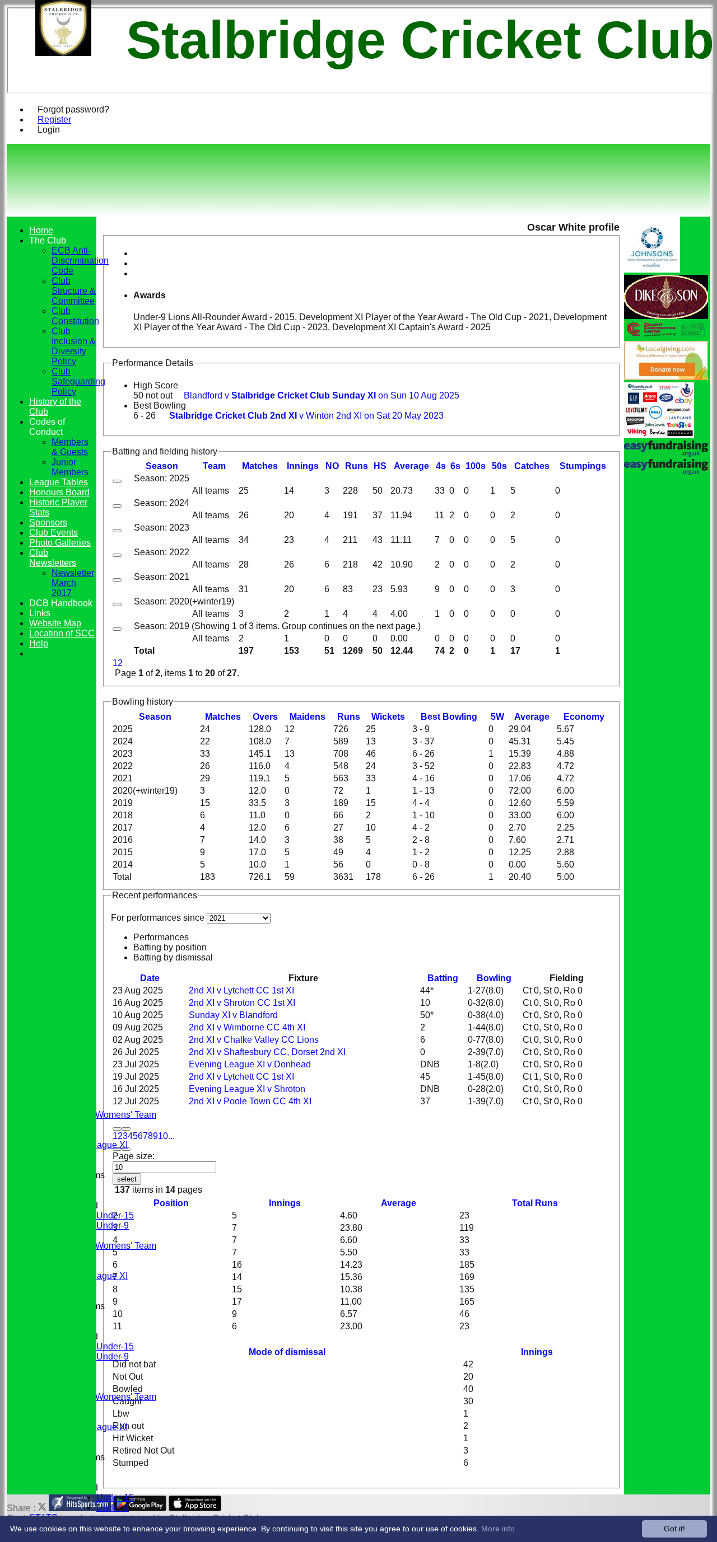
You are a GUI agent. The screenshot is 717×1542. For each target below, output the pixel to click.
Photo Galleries (60, 542)
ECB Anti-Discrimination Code (80, 260)
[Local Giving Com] (666, 377)
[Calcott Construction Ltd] (666, 335)
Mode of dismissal (287, 1352)
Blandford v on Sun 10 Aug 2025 (321, 395)
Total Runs (535, 1203)
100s (475, 466)
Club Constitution (75, 316)
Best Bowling (159, 405)
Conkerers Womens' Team (104, 1114)
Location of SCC (62, 633)
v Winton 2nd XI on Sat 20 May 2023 (306, 415)
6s (455, 466)
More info (498, 1528)
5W (497, 716)
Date (150, 978)
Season (162, 466)
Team (214, 466)
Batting (442, 978)
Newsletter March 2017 (73, 583)
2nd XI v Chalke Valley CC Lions (254, 1039)
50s (499, 466)
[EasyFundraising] (659, 435)
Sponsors (48, 522)
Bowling (494, 978)
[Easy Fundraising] (666, 472)
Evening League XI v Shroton (247, 1089)
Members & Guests (70, 447)
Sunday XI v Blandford (233, 1015)
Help (38, 643)
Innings (285, 1203)
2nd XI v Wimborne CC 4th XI (247, 1027)
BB (449, 716)
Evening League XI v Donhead (250, 1064)
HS (380, 466)
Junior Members (70, 467)
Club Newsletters (52, 558)
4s (441, 466)
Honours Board (59, 492)
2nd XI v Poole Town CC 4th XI (250, 1101)
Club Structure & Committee (74, 291)
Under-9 (112, 1225)
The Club (47, 240)
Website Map (55, 623)
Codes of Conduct (47, 427)
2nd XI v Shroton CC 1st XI (242, 1002)
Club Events (53, 532)
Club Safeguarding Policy (78, 381)
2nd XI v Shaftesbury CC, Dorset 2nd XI (267, 1052)
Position (171, 1203)
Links (39, 613)
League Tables (58, 482)
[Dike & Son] (666, 316)
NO (332, 466)
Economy (584, 716)
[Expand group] (117, 481)
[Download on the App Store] (195, 1508)
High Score (155, 385)
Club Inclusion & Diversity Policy (74, 346)
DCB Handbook (60, 603)
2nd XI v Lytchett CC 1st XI (241, 990)
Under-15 (115, 1215)
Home (41, 230)
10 (163, 1136)
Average (532, 716)
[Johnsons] (652, 269)
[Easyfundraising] (666, 453)
